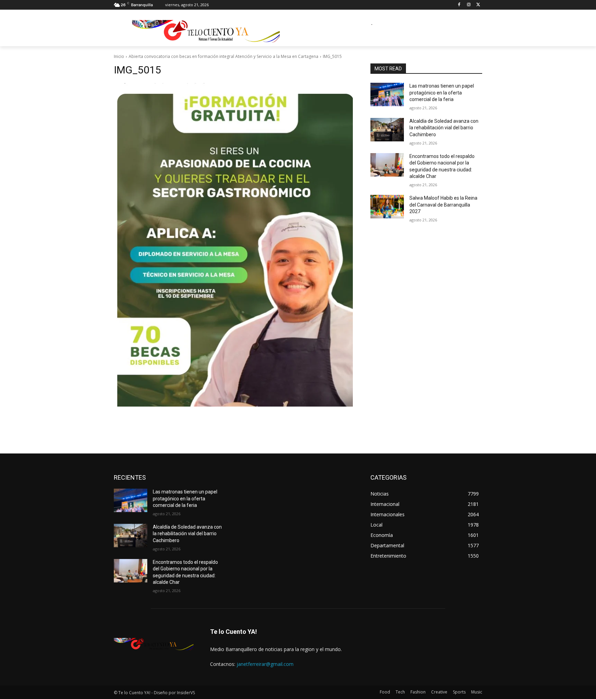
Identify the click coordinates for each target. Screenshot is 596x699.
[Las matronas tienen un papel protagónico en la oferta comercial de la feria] (387, 94)
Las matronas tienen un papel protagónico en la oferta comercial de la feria (441, 92)
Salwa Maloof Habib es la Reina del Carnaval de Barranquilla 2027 (443, 204)
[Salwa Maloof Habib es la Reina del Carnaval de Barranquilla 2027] (387, 206)
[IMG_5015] (234, 245)
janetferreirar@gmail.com (265, 664)
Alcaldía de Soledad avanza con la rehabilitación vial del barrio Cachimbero (443, 127)
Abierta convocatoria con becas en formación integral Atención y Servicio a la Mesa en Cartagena (223, 56)
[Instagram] (469, 5)
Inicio (119, 56)
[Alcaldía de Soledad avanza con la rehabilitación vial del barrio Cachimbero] (387, 129)
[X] (478, 5)
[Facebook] (459, 5)
